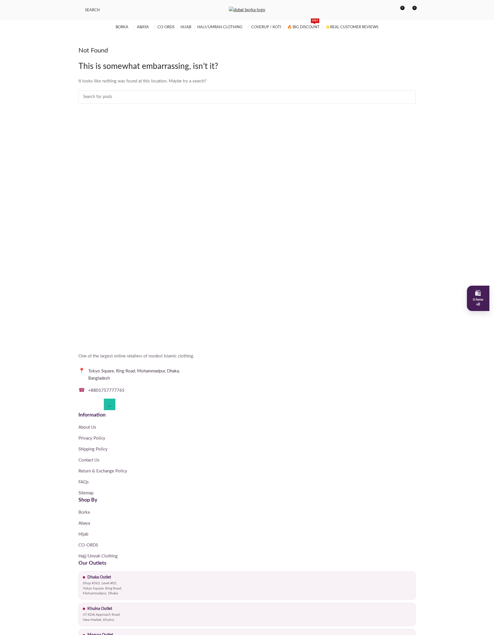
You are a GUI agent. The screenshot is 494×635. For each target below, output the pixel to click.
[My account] (389, 10)
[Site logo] (247, 10)
